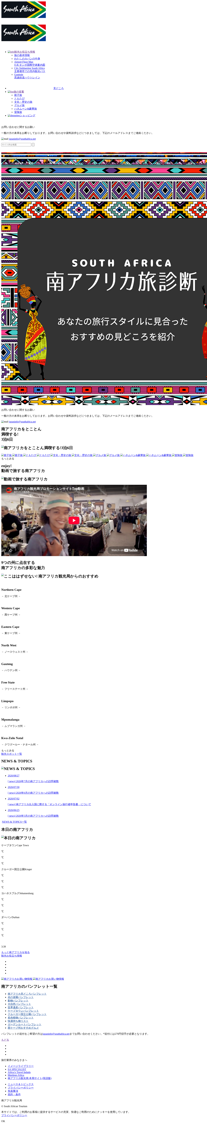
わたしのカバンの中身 (27, 58)
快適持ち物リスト (18, 1021)
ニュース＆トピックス (21, 1084)
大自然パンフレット (19, 1004)
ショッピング (27, 115)
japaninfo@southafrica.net (22, 138)
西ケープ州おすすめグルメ (23, 1027)
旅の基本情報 (22, 55)
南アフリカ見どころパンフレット (27, 993)
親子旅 (18, 95)
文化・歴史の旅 (23, 101)
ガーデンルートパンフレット (24, 1024)
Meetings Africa (16, 1075)
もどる (5, 1039)
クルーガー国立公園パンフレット (27, 1014)
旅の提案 (19, 91)
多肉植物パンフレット (21, 1017)
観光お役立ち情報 (24, 51)
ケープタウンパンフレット (23, 1010)
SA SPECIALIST (17, 1069)
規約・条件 (14, 1094)
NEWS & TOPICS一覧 (14, 821)
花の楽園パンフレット (21, 997)
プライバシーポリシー (21, 1087)
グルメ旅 (19, 105)
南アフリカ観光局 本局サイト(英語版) (29, 1078)
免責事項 (13, 1091)
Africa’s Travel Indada (19, 1072)
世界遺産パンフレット (21, 1007)
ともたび (19, 98)
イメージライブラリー (21, 1066)
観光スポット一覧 (11, 754)
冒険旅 (18, 112)
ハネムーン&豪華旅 (25, 108)
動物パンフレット (18, 1000)
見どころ (58, 88)
